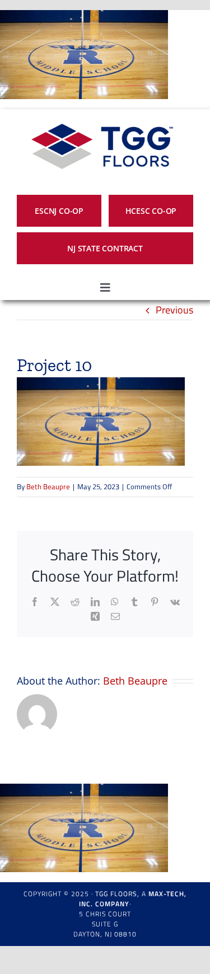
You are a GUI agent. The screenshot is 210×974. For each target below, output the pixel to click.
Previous (174, 309)
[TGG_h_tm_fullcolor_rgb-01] (101, 113)
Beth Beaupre (48, 486)
